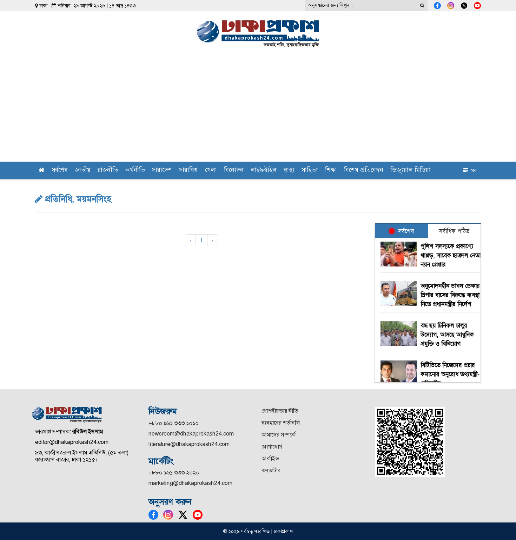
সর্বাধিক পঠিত (454, 231)
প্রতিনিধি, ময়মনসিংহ (76, 199)
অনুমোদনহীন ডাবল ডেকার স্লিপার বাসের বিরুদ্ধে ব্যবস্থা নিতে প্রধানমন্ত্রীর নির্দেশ (450, 295)
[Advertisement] (258, 109)
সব (472, 170)
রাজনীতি (108, 170)
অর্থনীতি (135, 170)
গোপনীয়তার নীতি (280, 410)
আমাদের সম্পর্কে (279, 434)
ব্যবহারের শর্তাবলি (281, 422)
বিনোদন (234, 170)
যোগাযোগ (272, 446)
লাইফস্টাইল (264, 170)
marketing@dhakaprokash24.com (190, 483)
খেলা (211, 170)
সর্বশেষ (60, 170)
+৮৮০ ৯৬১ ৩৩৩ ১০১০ (173, 423)
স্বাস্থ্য (289, 170)
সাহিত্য (310, 170)
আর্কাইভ (270, 458)
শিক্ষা (331, 170)
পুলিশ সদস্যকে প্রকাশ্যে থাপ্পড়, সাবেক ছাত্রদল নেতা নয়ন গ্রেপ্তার (451, 255)
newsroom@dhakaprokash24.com (191, 433)
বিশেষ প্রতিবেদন (363, 170)
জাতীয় (83, 170)
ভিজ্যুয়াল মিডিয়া (410, 170)
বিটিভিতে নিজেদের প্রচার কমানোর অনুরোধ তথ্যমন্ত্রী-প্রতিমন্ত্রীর (450, 374)
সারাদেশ (162, 170)
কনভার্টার (271, 470)
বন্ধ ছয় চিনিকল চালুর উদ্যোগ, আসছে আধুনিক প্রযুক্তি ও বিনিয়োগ (447, 334)
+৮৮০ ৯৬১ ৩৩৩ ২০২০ (173, 472)
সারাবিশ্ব (188, 170)
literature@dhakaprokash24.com (189, 444)
